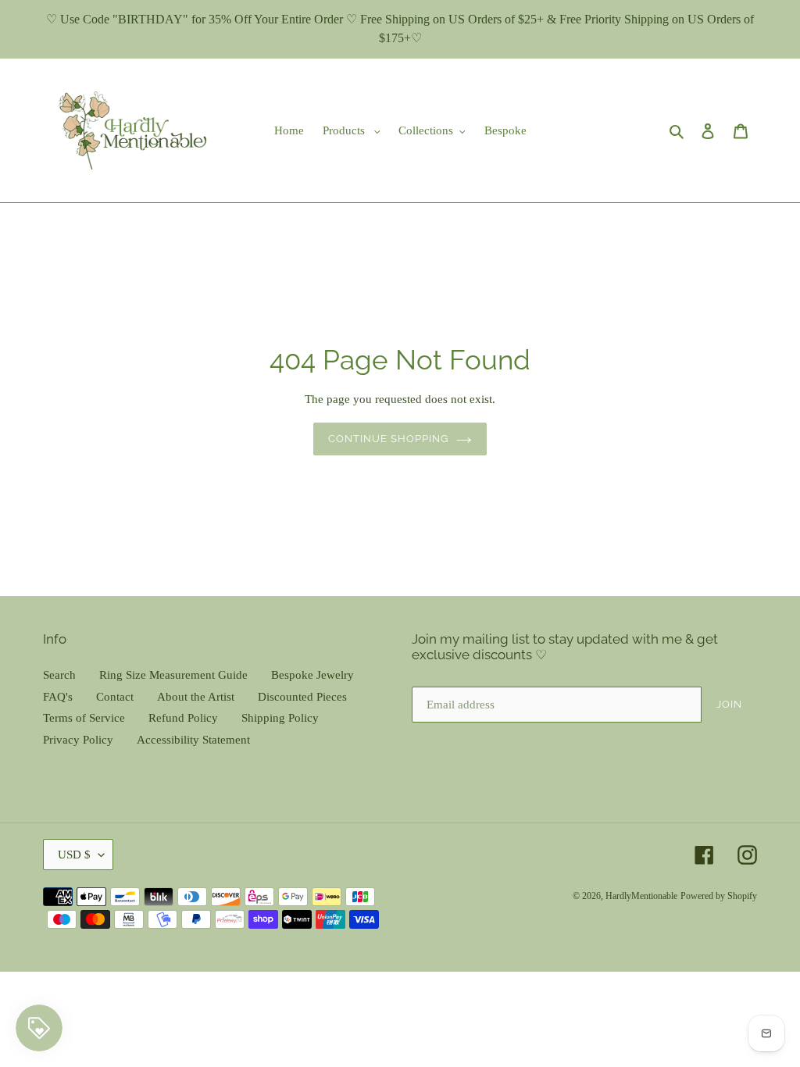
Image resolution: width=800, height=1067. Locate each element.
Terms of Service (84, 718)
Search (59, 675)
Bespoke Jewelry (312, 675)
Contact (115, 697)
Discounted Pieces (302, 697)
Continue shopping (388, 438)
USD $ (74, 854)
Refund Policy (183, 718)
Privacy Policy (78, 739)
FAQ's (58, 697)
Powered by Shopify (718, 895)
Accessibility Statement (193, 739)
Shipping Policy (280, 718)
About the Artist (195, 697)
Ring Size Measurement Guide (173, 675)
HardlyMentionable (641, 895)
